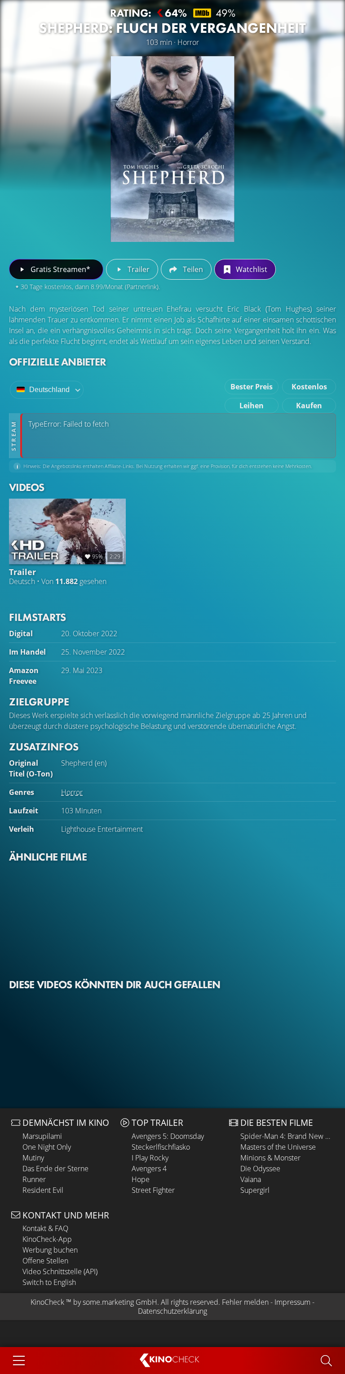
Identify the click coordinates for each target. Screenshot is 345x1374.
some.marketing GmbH (120, 1302)
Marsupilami (42, 1136)
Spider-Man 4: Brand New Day (287, 1136)
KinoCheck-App (47, 1239)
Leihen (251, 405)
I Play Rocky (150, 1157)
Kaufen (309, 405)
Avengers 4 (149, 1168)
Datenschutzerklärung (172, 1311)
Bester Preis (251, 387)
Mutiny (33, 1157)
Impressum (292, 1302)
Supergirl (255, 1190)
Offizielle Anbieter (57, 362)
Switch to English (49, 1282)
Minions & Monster (270, 1157)
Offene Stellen (45, 1260)
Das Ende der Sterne (55, 1168)
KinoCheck (47, 1302)
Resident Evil (42, 1190)
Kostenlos (309, 387)
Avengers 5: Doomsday (168, 1136)
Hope (141, 1179)
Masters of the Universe (278, 1146)
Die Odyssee (260, 1168)
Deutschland (49, 389)
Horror (72, 792)
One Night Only (46, 1146)
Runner (34, 1179)
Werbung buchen (50, 1249)
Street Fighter (153, 1190)
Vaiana (250, 1179)
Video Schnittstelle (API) (59, 1271)
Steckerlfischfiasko (161, 1146)
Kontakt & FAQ (45, 1228)
